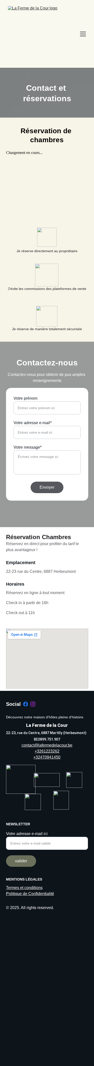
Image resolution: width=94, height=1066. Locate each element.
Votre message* (28, 447)
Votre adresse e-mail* (33, 423)
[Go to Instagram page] (32, 704)
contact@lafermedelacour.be (47, 745)
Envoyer (47, 487)
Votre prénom (25, 398)
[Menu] (83, 34)
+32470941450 (46, 757)
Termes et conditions (24, 888)
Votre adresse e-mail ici (27, 834)
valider (21, 861)
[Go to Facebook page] (25, 704)
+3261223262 (47, 751)
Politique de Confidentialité (30, 894)
